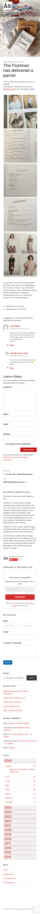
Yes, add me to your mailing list (18, 444)
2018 (7, 839)
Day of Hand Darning (11, 706)
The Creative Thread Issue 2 (14, 698)
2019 (7, 834)
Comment (8, 387)
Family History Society (12, 702)
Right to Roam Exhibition (13, 710)
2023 (7, 816)
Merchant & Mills (9, 89)
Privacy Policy (8, 909)
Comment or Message (12, 643)
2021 (7, 825)
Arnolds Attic (12, 11)
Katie (22, 62)
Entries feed (8, 874)
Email (6, 424)
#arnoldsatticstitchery (16, 309)
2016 (7, 848)
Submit (8, 662)
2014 (7, 857)
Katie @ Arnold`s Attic (19, 353)
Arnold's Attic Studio (15, 306)
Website (6, 434)
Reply (12, 345)
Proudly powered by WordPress (25, 909)
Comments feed (9, 878)
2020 (7, 830)
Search (6, 673)
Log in (5, 870)
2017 (7, 843)
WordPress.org (9, 883)
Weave (12, 748)
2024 (7, 812)
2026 (7, 760)
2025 (7, 807)
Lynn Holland (15, 326)
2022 (7, 821)
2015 (7, 852)
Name (6, 414)
